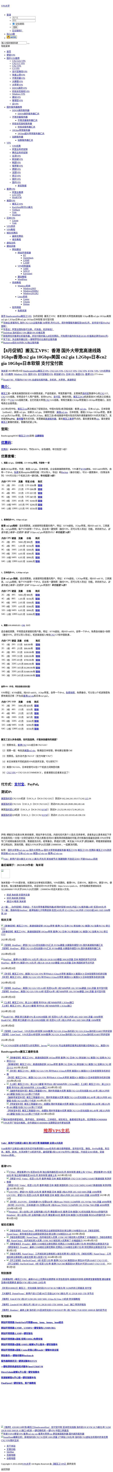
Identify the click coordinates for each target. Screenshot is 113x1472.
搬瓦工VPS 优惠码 (87, 850)
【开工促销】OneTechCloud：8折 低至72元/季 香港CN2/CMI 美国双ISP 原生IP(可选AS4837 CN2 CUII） (56, 1264)
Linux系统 (22, 296)
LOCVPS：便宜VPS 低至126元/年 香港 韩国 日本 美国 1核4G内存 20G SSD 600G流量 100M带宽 (53, 1195)
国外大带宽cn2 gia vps (18, 850)
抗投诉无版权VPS (20, 91)
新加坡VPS (17, 159)
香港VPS (11, 189)
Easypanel (27, 273)
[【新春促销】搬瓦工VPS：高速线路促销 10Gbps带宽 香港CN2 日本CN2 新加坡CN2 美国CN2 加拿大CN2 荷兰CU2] (56, 928)
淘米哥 (4, 371)
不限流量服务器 (20, 117)
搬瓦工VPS (17, 204)
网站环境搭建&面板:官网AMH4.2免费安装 (22, 1339)
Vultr (14, 212)
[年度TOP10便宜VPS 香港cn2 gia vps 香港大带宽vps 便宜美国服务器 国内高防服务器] (42, 1434)
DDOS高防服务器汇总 (28, 114)
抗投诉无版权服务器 (22, 123)
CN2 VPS (16, 66)
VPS (9, 143)
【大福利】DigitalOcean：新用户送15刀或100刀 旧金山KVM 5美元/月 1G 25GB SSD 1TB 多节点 (47, 1293)
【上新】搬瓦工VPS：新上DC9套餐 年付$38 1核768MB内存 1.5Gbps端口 (36, 1006)
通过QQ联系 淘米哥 (16, 901)
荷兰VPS (16, 176)
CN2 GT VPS (18, 63)
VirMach (16, 210)
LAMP (26, 263)
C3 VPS (15, 68)
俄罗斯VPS (17, 166)
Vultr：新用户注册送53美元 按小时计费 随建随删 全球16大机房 (32, 1143)
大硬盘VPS (17, 81)
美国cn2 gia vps (40, 853)
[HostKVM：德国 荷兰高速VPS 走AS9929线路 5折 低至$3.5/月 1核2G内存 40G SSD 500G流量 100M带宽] (52, 1017)
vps (25, 409)
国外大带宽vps (36, 850)
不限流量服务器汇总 (27, 120)
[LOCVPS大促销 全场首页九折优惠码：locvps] (24, 1045)
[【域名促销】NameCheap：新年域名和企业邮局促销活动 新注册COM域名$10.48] (47, 1231)
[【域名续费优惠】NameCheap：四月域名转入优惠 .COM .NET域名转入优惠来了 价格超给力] (53, 1237)
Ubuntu (26, 302)
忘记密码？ (17, 31)
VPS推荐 (8, 374)
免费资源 (22, 311)
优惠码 (6, 442)
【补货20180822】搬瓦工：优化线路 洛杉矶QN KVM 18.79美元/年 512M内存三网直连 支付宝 (46, 1288)
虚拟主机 (11, 243)
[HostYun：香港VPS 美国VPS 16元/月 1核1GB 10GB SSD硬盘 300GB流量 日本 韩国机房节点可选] (48, 959)
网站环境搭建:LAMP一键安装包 (17, 1333)
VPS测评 (11, 226)
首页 (9, 51)
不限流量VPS (18, 78)
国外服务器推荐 (14, 107)
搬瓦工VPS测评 (103, 850)
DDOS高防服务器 (20, 110)
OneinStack (28, 258)
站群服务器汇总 (25, 140)
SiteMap (10, 1452)
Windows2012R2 (30, 293)
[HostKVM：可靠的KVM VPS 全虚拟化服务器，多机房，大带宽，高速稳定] (38, 380)
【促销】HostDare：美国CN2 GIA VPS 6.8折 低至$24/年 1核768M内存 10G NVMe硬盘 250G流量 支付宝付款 (53, 991)
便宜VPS (11, 55)
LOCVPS (16, 195)
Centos (26, 299)
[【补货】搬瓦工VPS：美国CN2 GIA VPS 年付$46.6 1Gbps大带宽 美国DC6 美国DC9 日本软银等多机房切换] (54, 974)
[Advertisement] (56, 1406)
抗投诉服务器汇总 (26, 127)
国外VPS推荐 (13, 58)
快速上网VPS (18, 75)
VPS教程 (11, 229)
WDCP (26, 271)
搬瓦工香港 (68, 419)
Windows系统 (24, 286)
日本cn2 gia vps (25, 853)
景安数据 (22, 186)
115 (86, 798)
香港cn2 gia (28, 696)
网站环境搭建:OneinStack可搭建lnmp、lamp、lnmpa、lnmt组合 (32, 1322)
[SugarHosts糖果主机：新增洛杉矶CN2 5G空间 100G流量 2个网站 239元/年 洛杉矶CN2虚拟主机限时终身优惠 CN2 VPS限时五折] (56, 1440)
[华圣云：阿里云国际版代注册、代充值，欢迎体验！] (27, 329)
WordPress (22, 279)
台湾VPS (16, 156)
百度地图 (11, 1455)
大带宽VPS (17, 85)
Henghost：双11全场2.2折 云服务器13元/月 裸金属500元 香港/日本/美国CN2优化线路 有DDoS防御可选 (56, 1215)
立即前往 (39, 436)
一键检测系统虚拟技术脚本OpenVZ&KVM (22, 1366)
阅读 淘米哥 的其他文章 (18, 895)
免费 (16, 472)
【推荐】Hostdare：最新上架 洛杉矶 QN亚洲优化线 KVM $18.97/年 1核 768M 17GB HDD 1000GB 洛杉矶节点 (54, 1310)
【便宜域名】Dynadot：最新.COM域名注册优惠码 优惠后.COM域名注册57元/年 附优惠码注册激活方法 (57, 1247)
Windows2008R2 (30, 291)
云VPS (15, 104)
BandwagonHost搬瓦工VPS (19, 316)
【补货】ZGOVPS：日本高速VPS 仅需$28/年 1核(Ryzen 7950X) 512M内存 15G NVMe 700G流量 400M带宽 (58, 1205)
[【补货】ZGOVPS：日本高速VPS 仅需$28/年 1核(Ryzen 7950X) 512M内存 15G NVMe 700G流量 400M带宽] (59, 1202)
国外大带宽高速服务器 (55, 850)
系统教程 (16, 282)
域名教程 (16, 239)
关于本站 (11, 1446)
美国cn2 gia (62, 412)
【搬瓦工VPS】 (59, 1464)
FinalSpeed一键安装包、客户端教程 (18, 1383)
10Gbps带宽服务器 (21, 130)
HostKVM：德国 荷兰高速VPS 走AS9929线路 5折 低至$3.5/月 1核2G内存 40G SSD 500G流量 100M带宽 (51, 1020)
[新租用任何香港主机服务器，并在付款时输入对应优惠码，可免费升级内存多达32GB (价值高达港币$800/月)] (54, 336)
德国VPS (16, 169)
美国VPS (11, 200)
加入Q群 (11, 34)
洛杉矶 (85, 393)
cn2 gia (83, 409)
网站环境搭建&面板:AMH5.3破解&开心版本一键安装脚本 (29, 1344)
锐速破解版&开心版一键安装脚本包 (18, 1377)
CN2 (102, 393)
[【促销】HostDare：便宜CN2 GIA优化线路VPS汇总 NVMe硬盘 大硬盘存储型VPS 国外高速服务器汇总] (52, 945)
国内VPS (16, 182)
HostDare (16, 215)
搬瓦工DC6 (78, 397)
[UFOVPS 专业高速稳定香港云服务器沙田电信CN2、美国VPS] (78, 1045)
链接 (40, 485)
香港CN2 (22, 745)
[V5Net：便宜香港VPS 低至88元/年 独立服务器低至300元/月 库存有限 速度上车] (46, 1172)
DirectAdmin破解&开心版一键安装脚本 (20, 1372)
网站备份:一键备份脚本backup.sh (17, 1355)
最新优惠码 (17, 236)
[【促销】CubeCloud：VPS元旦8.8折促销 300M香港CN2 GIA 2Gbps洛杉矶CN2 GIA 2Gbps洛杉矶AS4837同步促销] (56, 1031)
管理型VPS (17, 100)
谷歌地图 (11, 1458)
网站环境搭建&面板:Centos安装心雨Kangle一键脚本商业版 (30, 1350)
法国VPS (16, 172)
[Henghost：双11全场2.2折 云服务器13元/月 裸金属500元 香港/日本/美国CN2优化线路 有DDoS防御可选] (57, 1212)
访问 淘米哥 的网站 (16, 898)
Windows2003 (29, 288)
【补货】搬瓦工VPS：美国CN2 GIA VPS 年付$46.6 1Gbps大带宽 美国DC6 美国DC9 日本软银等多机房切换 (53, 977)
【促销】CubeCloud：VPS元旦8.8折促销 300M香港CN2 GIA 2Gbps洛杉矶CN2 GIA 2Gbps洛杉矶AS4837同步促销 (55, 1034)
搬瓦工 (4, 393)
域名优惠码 (12, 233)
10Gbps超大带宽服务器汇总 (31, 133)
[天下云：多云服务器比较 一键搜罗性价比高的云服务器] (29, 339)
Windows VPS (18, 94)
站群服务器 (17, 137)
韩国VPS (16, 162)
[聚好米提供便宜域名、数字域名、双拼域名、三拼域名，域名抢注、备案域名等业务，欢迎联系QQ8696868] (54, 1119)
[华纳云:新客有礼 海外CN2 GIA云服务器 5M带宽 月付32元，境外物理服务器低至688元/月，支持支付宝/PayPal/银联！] (56, 326)
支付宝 (56, 397)
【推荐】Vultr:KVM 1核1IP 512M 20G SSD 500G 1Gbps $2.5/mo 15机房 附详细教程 (40, 1299)
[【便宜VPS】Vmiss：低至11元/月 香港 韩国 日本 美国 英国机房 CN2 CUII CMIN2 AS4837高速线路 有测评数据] (59, 1182)
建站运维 (11, 246)
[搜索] (28, 43)
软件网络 (16, 307)
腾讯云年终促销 (20, 152)
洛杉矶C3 (10, 809)
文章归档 (11, 1449)
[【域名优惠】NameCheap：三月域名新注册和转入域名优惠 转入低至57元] (43, 1254)
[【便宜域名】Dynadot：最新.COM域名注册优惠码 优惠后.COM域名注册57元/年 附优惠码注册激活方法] (58, 1244)
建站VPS (16, 97)
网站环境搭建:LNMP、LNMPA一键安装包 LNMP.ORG (28, 1328)
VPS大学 (5, 6)
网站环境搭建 (24, 253)
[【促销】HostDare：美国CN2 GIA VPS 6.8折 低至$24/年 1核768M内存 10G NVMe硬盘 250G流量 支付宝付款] (54, 988)
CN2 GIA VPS (18, 61)
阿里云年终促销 (20, 149)
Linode (15, 220)
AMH (25, 268)
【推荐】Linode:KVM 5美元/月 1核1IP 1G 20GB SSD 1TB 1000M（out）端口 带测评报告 (43, 1304)
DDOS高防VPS (19, 88)
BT (24, 255)
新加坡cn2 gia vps (9, 853)
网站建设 (16, 249)
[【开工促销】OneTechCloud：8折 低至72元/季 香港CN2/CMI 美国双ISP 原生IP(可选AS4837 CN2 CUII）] (58, 1260)
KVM (90, 371)
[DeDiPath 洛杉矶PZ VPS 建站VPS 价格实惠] (23, 333)
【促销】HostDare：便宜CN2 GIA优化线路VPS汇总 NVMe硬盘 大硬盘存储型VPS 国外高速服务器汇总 (51, 948)
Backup (64, 472)
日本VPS (11, 218)
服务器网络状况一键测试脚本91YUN (19, 1361)
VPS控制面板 (24, 266)
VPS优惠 (16, 146)
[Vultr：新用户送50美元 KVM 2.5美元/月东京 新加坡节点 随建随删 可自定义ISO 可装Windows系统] (49, 859)
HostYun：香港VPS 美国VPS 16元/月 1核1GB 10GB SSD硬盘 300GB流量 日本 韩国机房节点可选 (47, 963)
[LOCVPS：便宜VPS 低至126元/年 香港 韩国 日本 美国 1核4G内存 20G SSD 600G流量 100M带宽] (54, 1192)
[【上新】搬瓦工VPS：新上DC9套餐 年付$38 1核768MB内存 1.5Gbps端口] (37, 1002)
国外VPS (16, 179)
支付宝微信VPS (19, 71)
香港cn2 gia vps (55, 853)
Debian (26, 304)
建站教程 (22, 277)
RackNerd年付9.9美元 (22, 207)
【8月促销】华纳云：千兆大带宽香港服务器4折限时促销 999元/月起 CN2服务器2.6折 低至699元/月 (53, 907)
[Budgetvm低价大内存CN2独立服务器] (20, 343)
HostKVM (16, 197)
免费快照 (70, 692)
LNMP (26, 260)
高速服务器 (50, 419)
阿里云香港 (17, 192)
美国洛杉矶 (6, 798)
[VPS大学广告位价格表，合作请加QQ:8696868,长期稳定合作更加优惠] (35, 1123)
